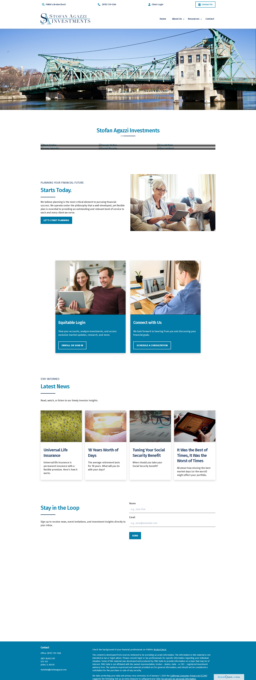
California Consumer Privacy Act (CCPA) (188, 676)
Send (135, 535)
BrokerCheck (160, 649)
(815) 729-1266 (109, 4)
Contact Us (207, 4)
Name (132, 503)
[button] (163, 18)
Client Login (157, 4)
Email (132, 517)
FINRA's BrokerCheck (56, 4)
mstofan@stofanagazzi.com (54, 669)
